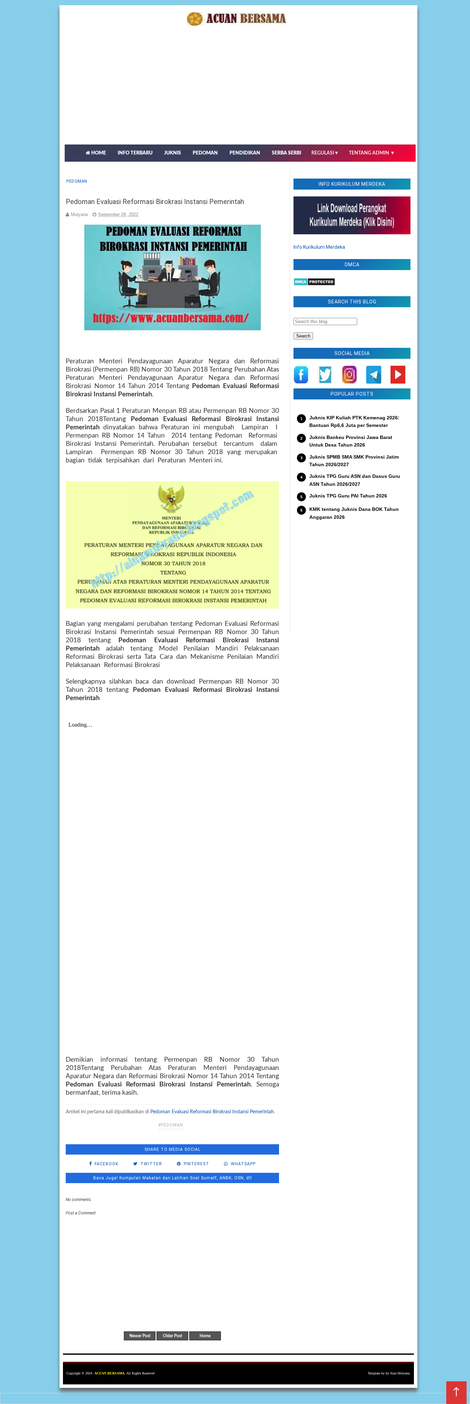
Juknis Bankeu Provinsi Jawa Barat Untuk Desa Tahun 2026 (350, 441)
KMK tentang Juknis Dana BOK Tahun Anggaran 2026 (354, 512)
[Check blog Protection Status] (314, 284)
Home (205, 1336)
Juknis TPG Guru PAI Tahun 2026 (348, 496)
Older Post (172, 1336)
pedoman (76, 181)
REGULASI (325, 153)
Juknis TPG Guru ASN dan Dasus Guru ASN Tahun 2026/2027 (354, 479)
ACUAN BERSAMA (109, 1373)
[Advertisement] (240, 93)
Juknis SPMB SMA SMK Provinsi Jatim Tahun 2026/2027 (354, 460)
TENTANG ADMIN (372, 153)
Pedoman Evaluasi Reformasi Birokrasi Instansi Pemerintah (212, 1112)
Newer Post (139, 1336)
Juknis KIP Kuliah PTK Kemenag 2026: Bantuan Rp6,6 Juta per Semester (354, 421)
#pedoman (170, 1125)
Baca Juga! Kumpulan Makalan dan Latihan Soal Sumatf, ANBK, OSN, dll (172, 1178)
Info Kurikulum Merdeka (319, 247)
